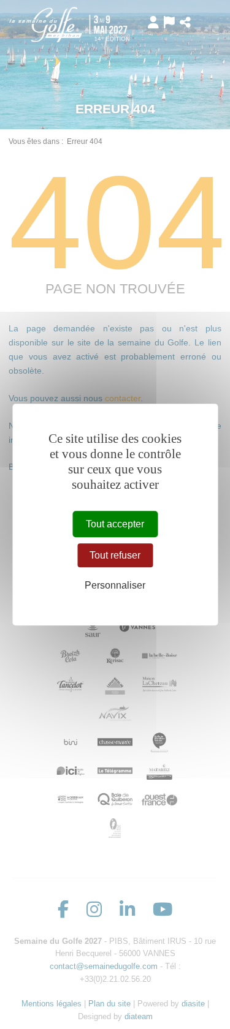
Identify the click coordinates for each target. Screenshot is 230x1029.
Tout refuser (115, 555)
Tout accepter (115, 524)
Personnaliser (115, 586)
